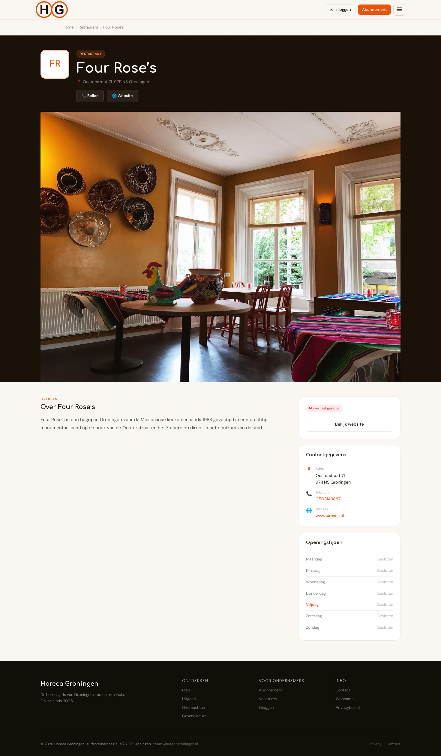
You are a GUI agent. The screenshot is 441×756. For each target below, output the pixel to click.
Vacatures (268, 698)
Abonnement (374, 9)
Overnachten (193, 707)
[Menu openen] (399, 10)
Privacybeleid (348, 707)
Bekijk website (349, 424)
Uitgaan (189, 698)
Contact (343, 690)
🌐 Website (122, 95)
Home (68, 27)
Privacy (375, 744)
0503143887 (328, 499)
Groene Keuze (194, 715)
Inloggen (343, 9)
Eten (186, 690)
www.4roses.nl (330, 515)
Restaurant (88, 27)
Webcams (345, 698)
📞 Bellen (90, 95)
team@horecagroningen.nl (175, 744)
